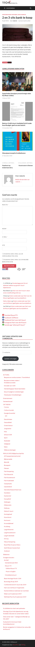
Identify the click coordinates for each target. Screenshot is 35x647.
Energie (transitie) (9, 413)
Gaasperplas (8, 483)
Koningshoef (8, 514)
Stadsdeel (7, 441)
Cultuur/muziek (9, 410)
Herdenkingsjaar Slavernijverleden (14, 389)
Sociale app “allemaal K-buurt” (14, 325)
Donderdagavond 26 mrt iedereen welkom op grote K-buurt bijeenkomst (15, 285)
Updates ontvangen (10, 358)
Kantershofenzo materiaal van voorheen (14, 14)
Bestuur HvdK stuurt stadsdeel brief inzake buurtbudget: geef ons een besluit (17, 124)
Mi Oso (6, 539)
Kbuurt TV (8, 566)
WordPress (16, 644)
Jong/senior (7, 428)
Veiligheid (7, 444)
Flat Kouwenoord (9, 477)
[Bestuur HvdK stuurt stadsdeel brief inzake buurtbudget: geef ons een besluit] (17, 112)
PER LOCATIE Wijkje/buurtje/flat (13, 453)
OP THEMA (6, 404)
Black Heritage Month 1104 (12, 578)
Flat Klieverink (8, 474)
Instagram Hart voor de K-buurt (15, 322)
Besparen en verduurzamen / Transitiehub (17, 377)
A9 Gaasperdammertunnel (12, 456)
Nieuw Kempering (9, 542)
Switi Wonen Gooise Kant (12, 548)
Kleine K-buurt (8, 511)
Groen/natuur (8, 425)
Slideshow (6, 554)
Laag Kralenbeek (9, 535)
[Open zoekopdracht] (30, 8)
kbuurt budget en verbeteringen (14, 392)
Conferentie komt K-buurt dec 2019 (15, 584)
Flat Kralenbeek (9, 480)
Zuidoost (7, 551)
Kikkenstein (7, 505)
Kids (5, 431)
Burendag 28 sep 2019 (11, 581)
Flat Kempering (9, 471)
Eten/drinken (8, 419)
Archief (6, 560)
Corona (6, 407)
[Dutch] (3, 269)
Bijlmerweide (8, 459)
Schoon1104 (8, 434)
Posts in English (11, 571)
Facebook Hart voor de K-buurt (15, 320)
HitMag (23, 644)
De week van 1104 (9, 385)
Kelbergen (7, 502)
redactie (15, 21)
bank (9, 62)
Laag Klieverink (8, 529)
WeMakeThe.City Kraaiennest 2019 (15, 597)
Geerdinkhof (8, 486)
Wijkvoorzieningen (10, 450)
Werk (5, 447)
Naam (4, 228)
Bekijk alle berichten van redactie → (22, 180)
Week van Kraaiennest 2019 (12, 594)
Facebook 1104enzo (11, 318)
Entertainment (7, 398)
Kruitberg (7, 526)
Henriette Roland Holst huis (12, 490)
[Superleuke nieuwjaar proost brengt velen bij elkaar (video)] (17, 82)
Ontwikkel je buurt (11, 575)
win (6, 416)
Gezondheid (8, 422)
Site (3, 245)
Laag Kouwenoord (9, 532)
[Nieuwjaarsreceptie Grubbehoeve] (17, 142)
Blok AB (6, 462)
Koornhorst (7, 517)
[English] (6, 269)
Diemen (6, 468)
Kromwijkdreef (8, 523)
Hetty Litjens (7, 301)
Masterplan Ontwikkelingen (12, 395)
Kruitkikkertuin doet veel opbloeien (14, 608)
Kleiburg (6, 508)
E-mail (5, 237)
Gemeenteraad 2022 (11, 563)
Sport (5, 438)
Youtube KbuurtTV (11, 315)
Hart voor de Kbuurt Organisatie (14, 587)
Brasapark (7, 465)
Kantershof (7, 496)
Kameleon (7, 493)
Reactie (5, 204)
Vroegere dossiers (8, 557)
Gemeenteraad (7, 401)
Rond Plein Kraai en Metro (12, 545)
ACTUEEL (6, 375)
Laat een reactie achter (24, 21)
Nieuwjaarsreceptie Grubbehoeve (13, 153)
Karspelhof (7, 499)
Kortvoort (7, 520)
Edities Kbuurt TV (11, 568)
